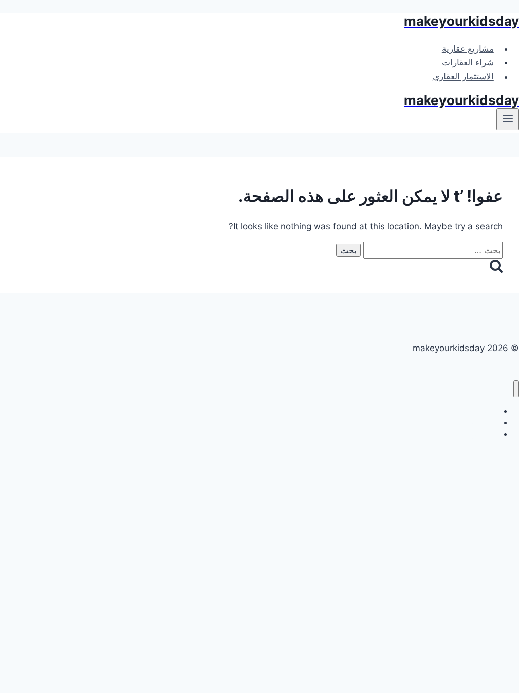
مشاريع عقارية (468, 49)
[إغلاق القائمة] (516, 388)
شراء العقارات (468, 62)
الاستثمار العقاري (463, 77)
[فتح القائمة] (507, 119)
